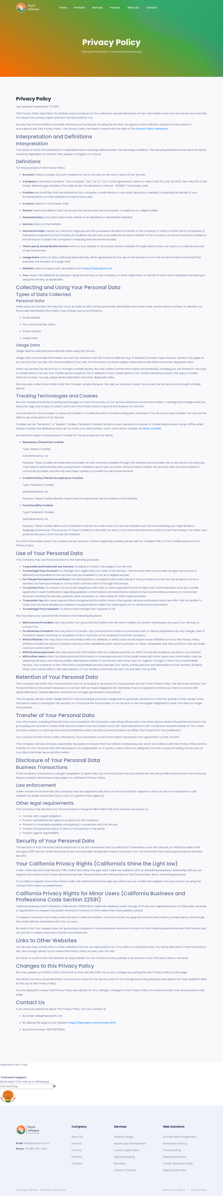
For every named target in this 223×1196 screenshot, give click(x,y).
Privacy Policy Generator (152, 129)
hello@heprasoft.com (36, 1143)
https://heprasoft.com (97, 268)
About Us (133, 7)
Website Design (124, 1137)
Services (77, 1143)
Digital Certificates (174, 1170)
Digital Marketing (124, 1157)
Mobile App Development (130, 1143)
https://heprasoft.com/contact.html (92, 1023)
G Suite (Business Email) (178, 1163)
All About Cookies (150, 428)
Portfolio (79, 7)
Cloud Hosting (172, 1150)
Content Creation (125, 1170)
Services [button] (97, 7)
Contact (151, 7)
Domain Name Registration (180, 1137)
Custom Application (126, 1150)
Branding (119, 1163)
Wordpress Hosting (175, 1143)
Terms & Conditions (173, 1190)
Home (63, 7)
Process (115, 7)
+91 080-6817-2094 (36, 1148)
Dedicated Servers (174, 1157)
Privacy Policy (199, 1190)
